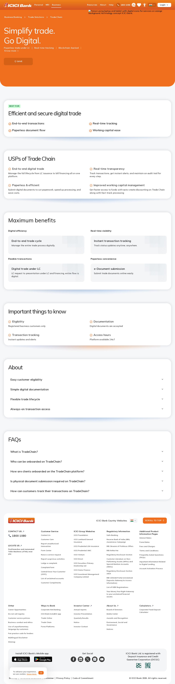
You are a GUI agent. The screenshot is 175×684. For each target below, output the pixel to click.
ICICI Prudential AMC (82, 550)
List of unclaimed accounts (52, 578)
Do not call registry (16, 614)
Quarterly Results (81, 618)
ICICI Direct (78, 559)
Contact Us (45, 535)
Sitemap (11, 642)
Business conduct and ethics (20, 622)
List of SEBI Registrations (117, 587)
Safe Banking (112, 535)
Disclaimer (49, 678)
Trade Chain (46, 622)
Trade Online (46, 618)
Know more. (32, 674)
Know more (10, 50)
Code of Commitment (83, 678)
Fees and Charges (147, 546)
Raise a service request (51, 555)
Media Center (112, 614)
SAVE (19, 61)
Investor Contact (81, 627)
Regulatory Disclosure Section (119, 555)
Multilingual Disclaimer (18, 638)
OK (41, 673)
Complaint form (47, 567)
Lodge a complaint (49, 563)
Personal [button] (38, 5)
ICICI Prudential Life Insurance (86, 546)
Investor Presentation (83, 614)
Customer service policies (19, 618)
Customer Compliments (51, 583)
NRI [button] (47, 5)
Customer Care (47, 539)
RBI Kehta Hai (112, 550)
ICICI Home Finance (82, 570)
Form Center (46, 550)
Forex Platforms (48, 627)
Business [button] (56, 5)
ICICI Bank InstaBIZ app (51, 614)
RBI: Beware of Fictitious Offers (120, 546)
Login (162, 5)
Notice (76, 622)
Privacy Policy (63, 678)
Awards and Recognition (117, 618)
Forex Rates (144, 542)
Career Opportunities (17, 610)
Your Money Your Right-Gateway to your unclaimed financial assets (120, 594)
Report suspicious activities (53, 559)
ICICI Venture (79, 555)
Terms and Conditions (148, 551)
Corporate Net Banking (51, 610)
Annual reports (80, 610)
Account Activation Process (151, 568)
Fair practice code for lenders (20, 633)
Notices (110, 629)
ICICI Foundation (81, 535)
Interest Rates (145, 538)
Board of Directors (114, 610)
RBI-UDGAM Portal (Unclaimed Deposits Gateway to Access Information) (120, 580)
